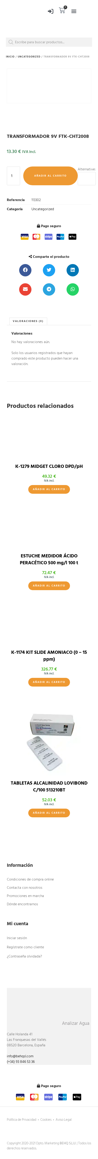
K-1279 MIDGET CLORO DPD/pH (49, 466)
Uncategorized (29, 57)
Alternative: (87, 169)
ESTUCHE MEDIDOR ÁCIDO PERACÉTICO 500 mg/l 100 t (49, 559)
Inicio (10, 57)
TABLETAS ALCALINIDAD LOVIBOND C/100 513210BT (49, 786)
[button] (74, 11)
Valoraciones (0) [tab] (28, 321)
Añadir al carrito (50, 176)
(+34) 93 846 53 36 (21, 1062)
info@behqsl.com (20, 1056)
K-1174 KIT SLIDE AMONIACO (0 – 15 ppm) (49, 656)
